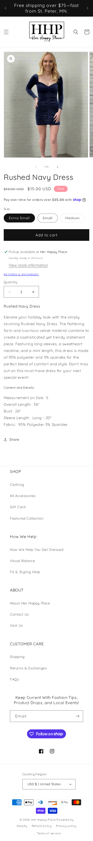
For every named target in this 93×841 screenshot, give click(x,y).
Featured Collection (26, 518)
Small (48, 218)
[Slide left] (35, 166)
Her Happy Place (43, 819)
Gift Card (17, 507)
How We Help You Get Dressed (36, 549)
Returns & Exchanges (21, 274)
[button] (6, 32)
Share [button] (14, 439)
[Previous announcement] (5, 8)
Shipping (17, 656)
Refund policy (41, 826)
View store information (28, 265)
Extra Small (19, 218)
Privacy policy (66, 826)
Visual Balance (22, 561)
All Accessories (23, 496)
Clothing (17, 484)
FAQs (14, 679)
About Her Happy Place (30, 603)
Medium (75, 219)
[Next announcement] (87, 8)
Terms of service (49, 833)
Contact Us (19, 614)
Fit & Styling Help (25, 572)
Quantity (10, 282)
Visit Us (16, 625)
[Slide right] (57, 166)
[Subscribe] (77, 716)
